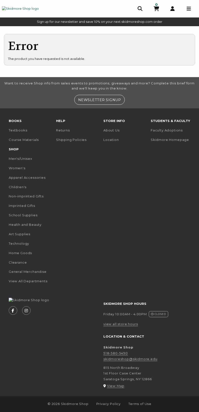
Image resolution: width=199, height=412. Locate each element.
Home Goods (20, 253)
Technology (19, 243)
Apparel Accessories (27, 177)
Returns (63, 130)
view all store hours (120, 324)
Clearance (18, 262)
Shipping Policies (71, 140)
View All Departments (28, 281)
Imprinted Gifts (22, 206)
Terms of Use (139, 404)
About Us (111, 130)
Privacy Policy (108, 404)
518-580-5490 (115, 353)
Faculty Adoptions (167, 130)
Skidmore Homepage (172, 139)
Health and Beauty (25, 224)
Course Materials (24, 140)
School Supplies (23, 215)
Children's (17, 187)
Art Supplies (19, 234)
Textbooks (18, 130)
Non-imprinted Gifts (26, 196)
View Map (115, 386)
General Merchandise (28, 272)
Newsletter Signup (101, 99)
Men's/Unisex (20, 159)
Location (111, 140)
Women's (17, 168)
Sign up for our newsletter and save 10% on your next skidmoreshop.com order (99, 22)
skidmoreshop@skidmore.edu (130, 359)
